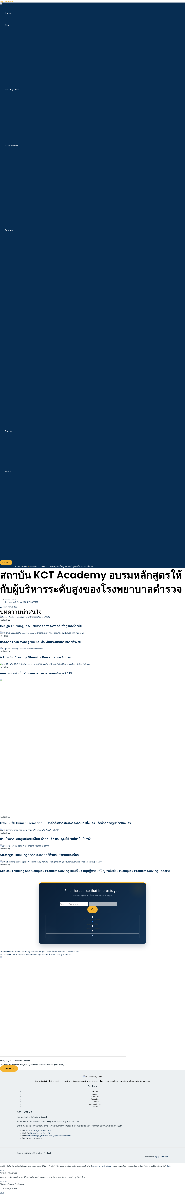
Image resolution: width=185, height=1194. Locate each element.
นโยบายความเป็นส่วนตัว (102, 1166)
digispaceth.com (161, 1157)
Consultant (95, 1099)
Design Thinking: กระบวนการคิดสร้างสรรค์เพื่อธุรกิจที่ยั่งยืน (41, 626)
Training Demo (12, 89)
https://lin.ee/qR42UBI (40, 1133)
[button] (6, 562)
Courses (9, 230)
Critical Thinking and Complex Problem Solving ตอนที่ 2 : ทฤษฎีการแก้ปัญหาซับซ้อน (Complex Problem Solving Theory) (85, 871)
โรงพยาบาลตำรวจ (30, 602)
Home (8, 13)
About (8, 471)
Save (2, 1192)
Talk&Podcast (11, 145)
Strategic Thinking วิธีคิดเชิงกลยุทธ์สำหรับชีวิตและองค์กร (39, 855)
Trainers (9, 431)
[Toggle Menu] (17, 33)
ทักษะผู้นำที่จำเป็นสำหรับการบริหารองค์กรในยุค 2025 (36, 673)
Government (10, 602)
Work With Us (95, 1104)
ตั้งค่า (168, 1166)
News (19, 602)
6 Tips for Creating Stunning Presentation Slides (35, 657)
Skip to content (6, 1)
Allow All (3, 1181)
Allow (2, 1170)
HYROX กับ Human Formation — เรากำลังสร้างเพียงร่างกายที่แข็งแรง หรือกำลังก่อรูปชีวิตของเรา (65, 823)
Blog (7, 25)
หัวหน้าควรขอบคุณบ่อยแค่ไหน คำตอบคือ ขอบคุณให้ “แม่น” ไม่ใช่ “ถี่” (45, 839)
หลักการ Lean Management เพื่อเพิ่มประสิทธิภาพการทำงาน (40, 642)
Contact (95, 1106)
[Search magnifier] (92, 909)
